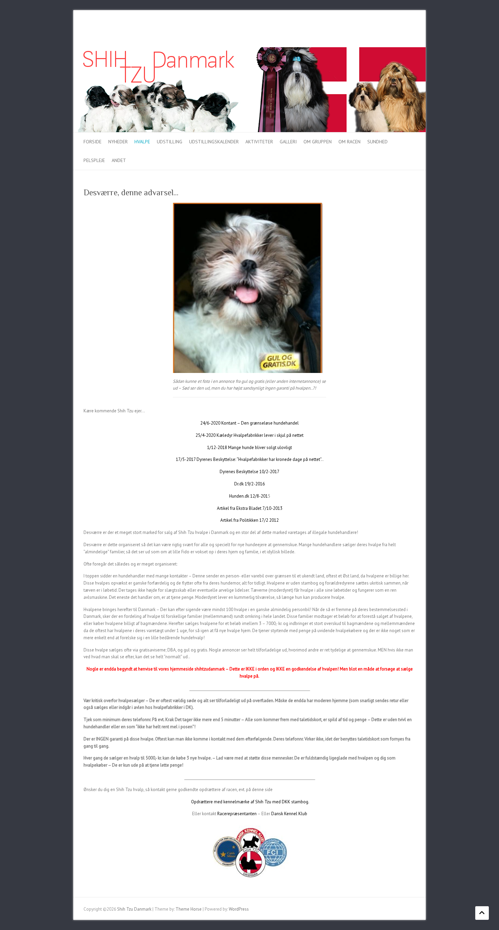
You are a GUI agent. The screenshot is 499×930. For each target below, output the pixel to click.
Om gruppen (317, 142)
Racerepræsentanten (237, 814)
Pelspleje (94, 160)
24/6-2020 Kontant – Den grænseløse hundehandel (249, 423)
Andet (119, 160)
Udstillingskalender (214, 142)
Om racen (349, 142)
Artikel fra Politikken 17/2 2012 (249, 520)
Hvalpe (142, 142)
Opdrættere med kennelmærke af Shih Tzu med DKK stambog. (250, 802)
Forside (92, 142)
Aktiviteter (259, 142)
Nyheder (118, 142)
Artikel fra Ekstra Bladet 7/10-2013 (249, 508)
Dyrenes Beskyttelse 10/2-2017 (249, 472)
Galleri (288, 142)
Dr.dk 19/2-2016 (249, 484)
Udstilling (169, 142)
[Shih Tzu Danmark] (249, 50)
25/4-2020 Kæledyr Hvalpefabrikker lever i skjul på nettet (249, 435)
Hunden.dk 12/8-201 (248, 496)
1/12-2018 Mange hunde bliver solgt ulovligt (249, 447)
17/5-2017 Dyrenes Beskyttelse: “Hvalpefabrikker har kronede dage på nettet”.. (250, 459)
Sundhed (377, 142)
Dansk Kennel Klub (289, 814)
